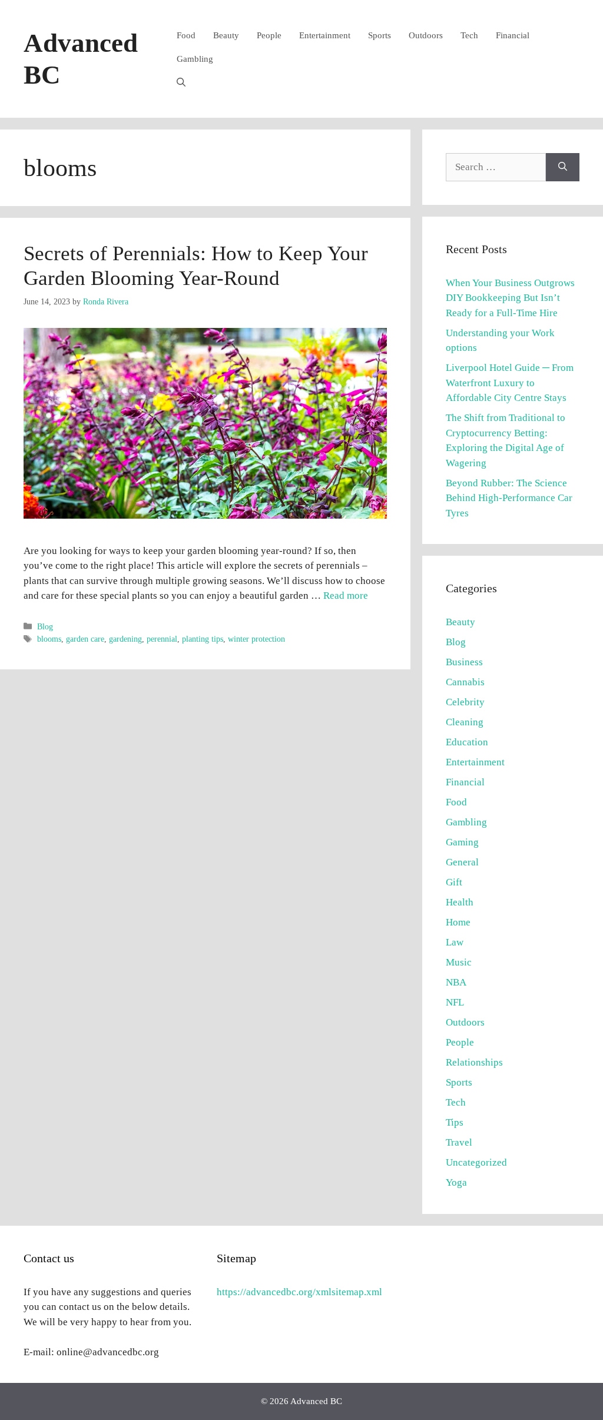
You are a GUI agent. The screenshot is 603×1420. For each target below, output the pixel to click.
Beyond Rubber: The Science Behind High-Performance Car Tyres (509, 498)
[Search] (562, 167)
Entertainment (324, 35)
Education (467, 742)
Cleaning (464, 722)
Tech (469, 35)
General (462, 862)
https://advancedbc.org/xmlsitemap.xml (299, 1292)
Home (458, 922)
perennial (162, 638)
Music (459, 962)
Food (186, 35)
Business (464, 662)
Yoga (456, 1182)
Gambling (195, 59)
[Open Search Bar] (181, 82)
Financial (512, 35)
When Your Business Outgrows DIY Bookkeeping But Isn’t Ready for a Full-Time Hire (510, 297)
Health (459, 902)
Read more (345, 595)
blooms (49, 638)
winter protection (256, 638)
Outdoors (426, 35)
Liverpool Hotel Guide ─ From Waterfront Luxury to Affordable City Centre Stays (510, 382)
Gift (454, 882)
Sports (379, 35)
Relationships (474, 1062)
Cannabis (465, 682)
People (269, 35)
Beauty (226, 35)
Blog (45, 626)
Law (454, 942)
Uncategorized (476, 1162)
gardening (125, 638)
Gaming (462, 842)
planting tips (202, 638)
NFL (455, 1002)
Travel (459, 1142)
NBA (456, 982)
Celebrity (465, 702)
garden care (85, 638)
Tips (454, 1122)
